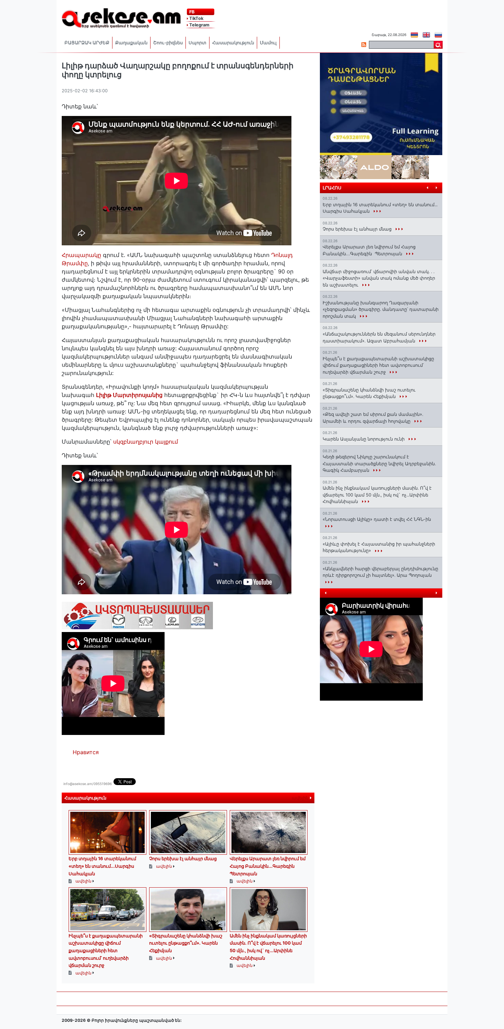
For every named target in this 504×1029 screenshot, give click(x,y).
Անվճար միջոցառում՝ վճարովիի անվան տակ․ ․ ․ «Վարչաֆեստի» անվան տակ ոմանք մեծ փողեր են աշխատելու (379, 278)
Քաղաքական (131, 42)
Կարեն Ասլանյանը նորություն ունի (364, 439)
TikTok (195, 18)
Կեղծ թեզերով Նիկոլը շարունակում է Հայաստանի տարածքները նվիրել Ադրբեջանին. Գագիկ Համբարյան (379, 463)
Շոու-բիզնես (168, 42)
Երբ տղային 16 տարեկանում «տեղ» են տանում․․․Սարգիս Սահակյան (102, 866)
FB (191, 11)
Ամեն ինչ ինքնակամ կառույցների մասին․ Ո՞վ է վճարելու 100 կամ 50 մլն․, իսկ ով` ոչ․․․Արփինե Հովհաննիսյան (377, 494)
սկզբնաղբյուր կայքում (145, 441)
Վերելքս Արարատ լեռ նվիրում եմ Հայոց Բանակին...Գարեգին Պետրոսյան (267, 866)
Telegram (198, 24)
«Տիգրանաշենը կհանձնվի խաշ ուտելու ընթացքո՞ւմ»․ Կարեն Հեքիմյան (185, 943)
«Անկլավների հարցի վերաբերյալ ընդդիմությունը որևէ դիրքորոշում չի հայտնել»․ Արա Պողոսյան (380, 572)
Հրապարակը (82, 255)
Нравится (86, 752)
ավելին (301, 797)
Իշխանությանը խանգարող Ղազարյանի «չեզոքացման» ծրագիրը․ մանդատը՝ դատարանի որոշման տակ (381, 309)
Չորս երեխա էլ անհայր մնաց (183, 858)
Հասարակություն (233, 42)
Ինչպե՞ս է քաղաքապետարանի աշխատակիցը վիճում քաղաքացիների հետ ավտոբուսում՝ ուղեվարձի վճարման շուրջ (106, 950)
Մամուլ (268, 42)
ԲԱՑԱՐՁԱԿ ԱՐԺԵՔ (86, 42)
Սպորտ (197, 42)
